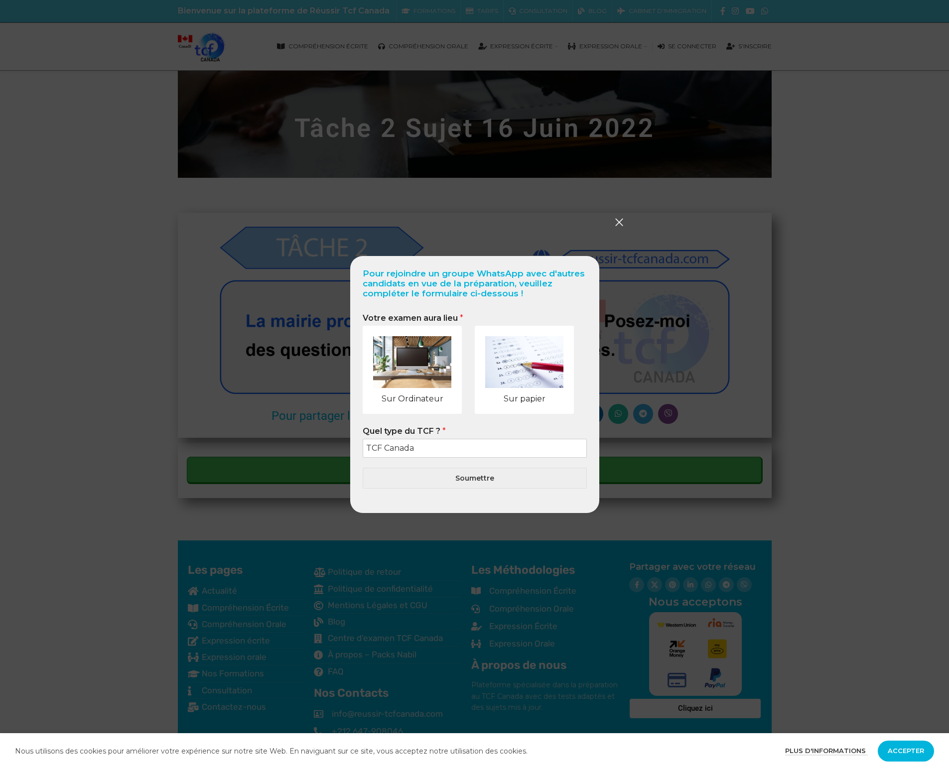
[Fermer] (619, 222)
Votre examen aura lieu (413, 318)
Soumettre (474, 478)
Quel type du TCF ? (404, 431)
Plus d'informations (826, 751)
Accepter (906, 751)
